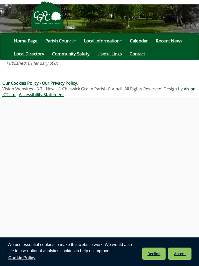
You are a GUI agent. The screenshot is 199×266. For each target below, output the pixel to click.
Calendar (139, 40)
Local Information (101, 40)
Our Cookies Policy (20, 83)
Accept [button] (180, 253)
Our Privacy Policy (59, 83)
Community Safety (71, 53)
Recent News (169, 40)
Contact (137, 53)
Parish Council (59, 40)
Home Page (26, 40)
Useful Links (109, 53)
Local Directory (29, 53)
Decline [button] (153, 253)
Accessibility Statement (41, 94)
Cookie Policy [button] (21, 258)
